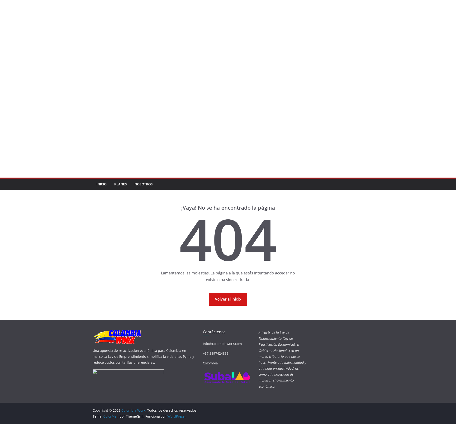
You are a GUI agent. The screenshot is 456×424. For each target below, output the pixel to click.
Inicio (101, 184)
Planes (120, 184)
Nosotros (143, 184)
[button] (90, 88)
